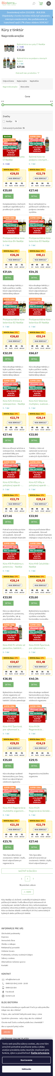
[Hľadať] (34, 3)
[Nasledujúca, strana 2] (26, 871)
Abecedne (24, 86)
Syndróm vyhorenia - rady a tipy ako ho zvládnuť (21, 1011)
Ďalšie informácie (40, 1053)
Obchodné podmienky (10, 926)
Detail (8, 195)
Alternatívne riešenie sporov (13, 954)
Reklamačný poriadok (10, 940)
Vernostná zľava (8, 933)
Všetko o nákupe (8, 937)
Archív (7, 1025)
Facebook (10, 984)
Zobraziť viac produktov (25, 73)
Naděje (11, 121)
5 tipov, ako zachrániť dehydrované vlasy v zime (21, 1007)
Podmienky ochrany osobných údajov (17, 947)
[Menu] (48, 3)
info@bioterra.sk (13, 972)
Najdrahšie (34, 81)
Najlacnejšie (22, 81)
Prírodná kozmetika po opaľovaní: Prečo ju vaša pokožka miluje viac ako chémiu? (25, 1001)
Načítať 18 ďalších (26, 864)
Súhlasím (26, 1069)
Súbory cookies (8, 951)
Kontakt (4, 958)
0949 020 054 (11, 980)
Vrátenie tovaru (7, 944)
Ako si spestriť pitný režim (12, 1019)
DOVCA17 (14, 178)
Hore (27, 885)
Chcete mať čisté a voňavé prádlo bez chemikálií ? (22, 1015)
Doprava (4, 929)
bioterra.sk (10, 988)
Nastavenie (26, 1060)
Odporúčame (8, 81)
